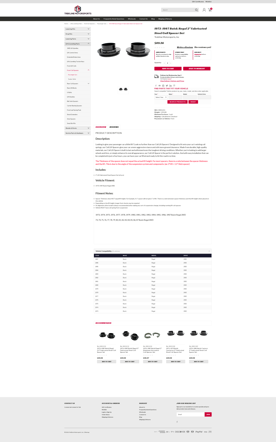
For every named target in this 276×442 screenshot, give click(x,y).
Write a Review (185, 47)
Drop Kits (69, 34)
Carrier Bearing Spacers (74, 106)
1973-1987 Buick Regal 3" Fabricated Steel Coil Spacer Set (129, 350)
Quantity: (157, 62)
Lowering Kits (70, 29)
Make (171, 94)
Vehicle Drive (202, 94)
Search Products (178, 102)
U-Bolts (69, 92)
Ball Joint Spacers (72, 101)
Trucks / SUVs (72, 79)
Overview (101, 127)
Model (185, 94)
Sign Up (109, 412)
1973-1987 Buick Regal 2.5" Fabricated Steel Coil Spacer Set (106, 350)
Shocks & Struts (71, 128)
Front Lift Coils (71, 66)
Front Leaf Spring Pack (74, 110)
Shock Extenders (72, 114)
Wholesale (132, 19)
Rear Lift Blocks (72, 88)
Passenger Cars (101, 23)
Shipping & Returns (165, 19)
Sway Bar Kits (71, 123)
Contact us (197, 54)
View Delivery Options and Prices (172, 81)
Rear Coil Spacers (72, 83)
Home (66, 23)
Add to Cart (106, 362)
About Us (96, 19)
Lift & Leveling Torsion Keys (75, 61)
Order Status (106, 414)
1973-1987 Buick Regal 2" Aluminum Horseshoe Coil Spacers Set (152, 350)
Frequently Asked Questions (114, 19)
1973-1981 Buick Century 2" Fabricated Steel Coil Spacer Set (198, 350)
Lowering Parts (71, 39)
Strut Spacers (71, 119)
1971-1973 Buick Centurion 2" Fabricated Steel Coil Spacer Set (175, 350)
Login (103, 412)
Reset (193, 102)
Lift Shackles (71, 97)
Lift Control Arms (72, 53)
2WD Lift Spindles (72, 48)
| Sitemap (86, 432)
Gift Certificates (198, 1)
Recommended (103, 323)
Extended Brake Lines (74, 57)
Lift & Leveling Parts (76, 23)
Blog (153, 19)
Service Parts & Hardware (74, 133)
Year (156, 94)
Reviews (114, 127)
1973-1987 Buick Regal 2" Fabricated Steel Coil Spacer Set (125, 23)
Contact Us (143, 19)
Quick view (106, 335)
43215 (169, 78)
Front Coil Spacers (89, 23)
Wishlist (208, 1)
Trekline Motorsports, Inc (166, 37)
